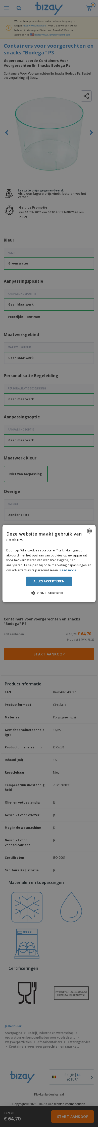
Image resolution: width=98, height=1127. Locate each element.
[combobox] (89, 531)
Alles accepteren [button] (49, 581)
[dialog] (49, 563)
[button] (49, 593)
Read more (68, 570)
